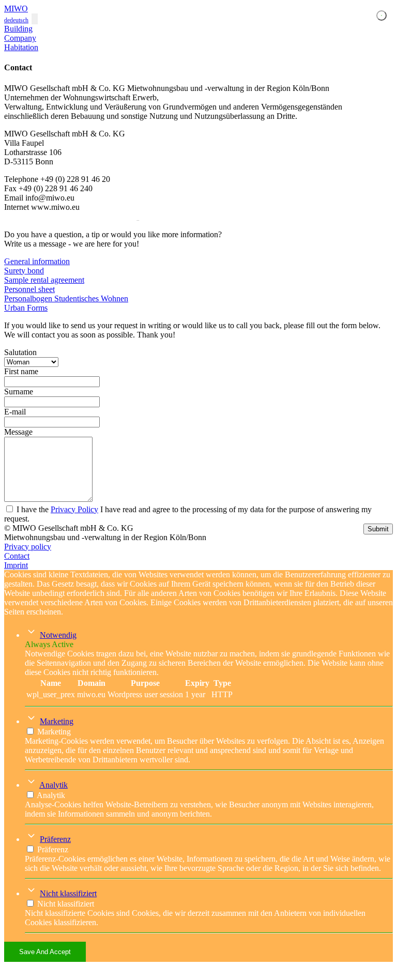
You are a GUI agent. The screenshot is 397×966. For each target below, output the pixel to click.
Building (18, 28)
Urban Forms (26, 307)
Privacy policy (27, 546)
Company (20, 38)
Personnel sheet (29, 289)
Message (18, 431)
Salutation (20, 352)
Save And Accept (45, 952)
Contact (16, 555)
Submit (378, 529)
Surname (18, 391)
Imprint (16, 565)
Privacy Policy (74, 509)
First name (21, 371)
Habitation (21, 47)
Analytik (53, 784)
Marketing (56, 721)
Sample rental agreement (44, 279)
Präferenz (55, 839)
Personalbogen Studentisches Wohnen (66, 298)
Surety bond (24, 270)
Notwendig (58, 635)
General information (37, 261)
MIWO (16, 8)
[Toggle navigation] (35, 18)
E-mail (15, 411)
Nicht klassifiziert (68, 893)
